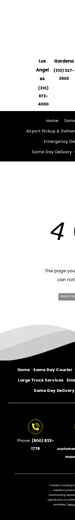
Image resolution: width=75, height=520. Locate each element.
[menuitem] (52, 120)
